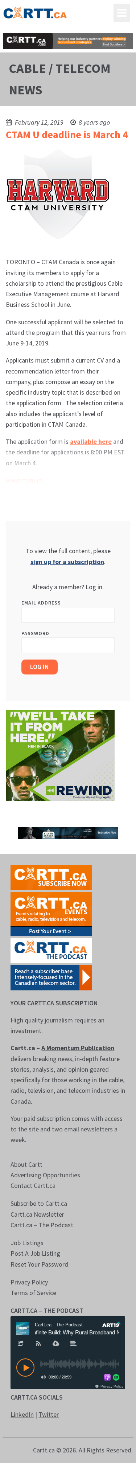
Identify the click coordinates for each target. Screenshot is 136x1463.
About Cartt (26, 1164)
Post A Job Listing (35, 1253)
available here (91, 441)
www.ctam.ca (24, 480)
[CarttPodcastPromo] (51, 950)
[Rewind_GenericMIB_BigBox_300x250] (60, 755)
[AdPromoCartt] (51, 977)
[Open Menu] (122, 13)
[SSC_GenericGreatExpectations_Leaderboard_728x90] (68, 832)
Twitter (48, 1414)
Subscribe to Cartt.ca (39, 1203)
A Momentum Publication (77, 1048)
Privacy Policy (29, 1282)
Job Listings (27, 1243)
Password (35, 633)
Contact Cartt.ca (33, 1185)
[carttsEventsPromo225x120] (51, 913)
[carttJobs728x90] (67, 41)
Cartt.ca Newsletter (37, 1214)
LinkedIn (22, 1414)
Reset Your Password (39, 1264)
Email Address (41, 602)
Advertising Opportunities (45, 1175)
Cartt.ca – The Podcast (42, 1225)
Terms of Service (33, 1292)
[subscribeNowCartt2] (51, 876)
